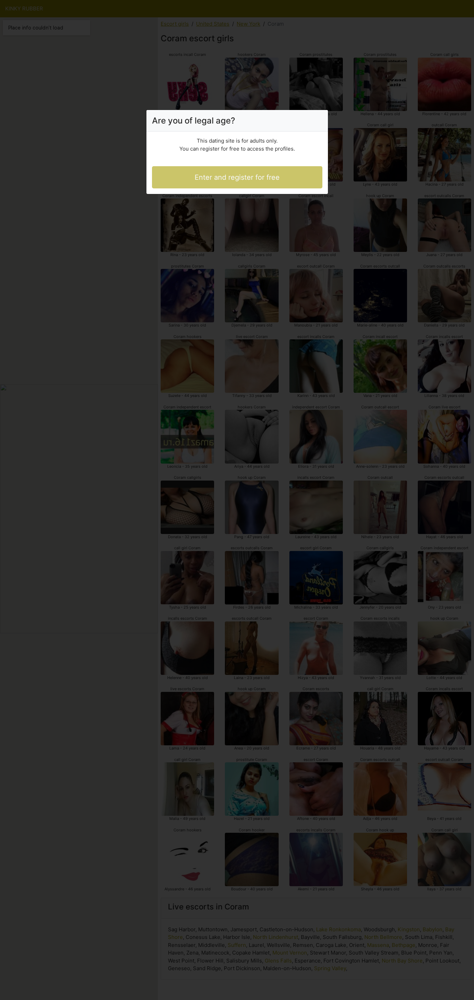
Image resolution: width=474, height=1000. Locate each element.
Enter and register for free (237, 177)
